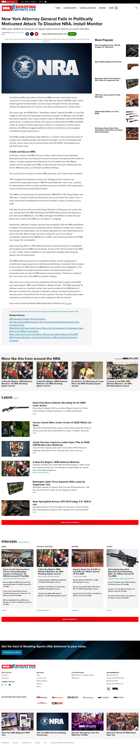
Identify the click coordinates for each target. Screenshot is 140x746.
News (58, 8)
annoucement (53, 312)
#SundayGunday (113, 579)
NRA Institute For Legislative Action (83, 675)
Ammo (85, 576)
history (56, 576)
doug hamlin (62, 312)
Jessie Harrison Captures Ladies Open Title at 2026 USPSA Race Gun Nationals (61, 443)
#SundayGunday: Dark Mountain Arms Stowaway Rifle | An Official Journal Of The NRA (121, 573)
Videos (109, 546)
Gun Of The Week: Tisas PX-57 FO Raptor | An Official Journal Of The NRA (122, 583)
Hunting (23, 579)
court (76, 312)
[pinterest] (36, 33)
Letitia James (24, 312)
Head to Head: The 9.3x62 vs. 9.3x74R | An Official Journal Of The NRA (87, 571)
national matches (47, 576)
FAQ (45, 743)
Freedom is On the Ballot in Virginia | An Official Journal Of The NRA (121, 590)
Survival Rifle (129, 579)
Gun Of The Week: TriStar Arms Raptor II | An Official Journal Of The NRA (121, 597)
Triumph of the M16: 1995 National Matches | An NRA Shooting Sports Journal (119, 383)
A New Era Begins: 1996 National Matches (56, 462)
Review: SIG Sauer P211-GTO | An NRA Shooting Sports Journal (85, 581)
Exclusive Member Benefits (115, 678)
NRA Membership (112, 675)
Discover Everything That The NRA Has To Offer (85, 733)
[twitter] (32, 33)
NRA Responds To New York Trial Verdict (27, 318)
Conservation (7, 579)
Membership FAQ (112, 681)
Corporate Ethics (26, 743)
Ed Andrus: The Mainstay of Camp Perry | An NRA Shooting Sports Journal (87, 383)
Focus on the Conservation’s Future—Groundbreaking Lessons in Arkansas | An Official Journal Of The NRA (16, 573)
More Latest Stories (78, 522)
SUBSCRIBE (12, 652)
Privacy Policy (5, 743)
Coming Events (69, 8)
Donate (33, 2)
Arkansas (16, 579)
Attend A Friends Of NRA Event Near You (121, 733)
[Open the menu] (116, 7)
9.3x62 (75, 576)
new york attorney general (38, 312)
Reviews (102, 8)
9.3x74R (80, 576)
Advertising (5, 678)
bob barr (71, 312)
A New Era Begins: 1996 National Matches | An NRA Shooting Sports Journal (17, 383)
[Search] (136, 8)
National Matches (88, 8)
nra (18, 312)
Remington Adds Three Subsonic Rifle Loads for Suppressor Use (59, 483)
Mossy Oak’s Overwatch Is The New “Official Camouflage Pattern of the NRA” (43, 334)
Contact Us (5, 675)
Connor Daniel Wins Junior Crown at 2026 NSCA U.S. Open (62, 424)
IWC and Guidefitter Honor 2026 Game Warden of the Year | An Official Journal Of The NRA (17, 602)
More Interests (23, 542)
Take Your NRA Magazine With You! (16, 733)
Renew (27, 2)
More (15, 398)
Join (22, 2)
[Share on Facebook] (27, 33)
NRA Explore (76, 678)
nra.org (68, 303)
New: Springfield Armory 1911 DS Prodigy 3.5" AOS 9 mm (62, 503)
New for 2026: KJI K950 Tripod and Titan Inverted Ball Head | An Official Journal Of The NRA (17, 584)
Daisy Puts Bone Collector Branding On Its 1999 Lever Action (59, 404)
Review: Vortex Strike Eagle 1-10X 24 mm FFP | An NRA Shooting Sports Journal (86, 588)
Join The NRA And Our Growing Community (51, 733)
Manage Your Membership (115, 684)
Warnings (37, 743)
